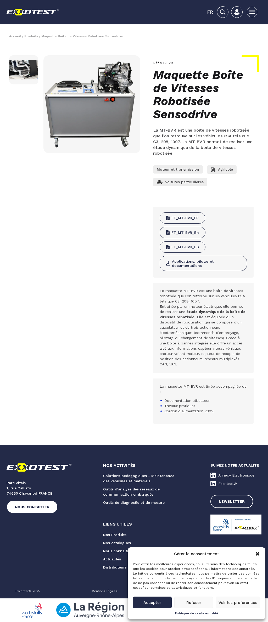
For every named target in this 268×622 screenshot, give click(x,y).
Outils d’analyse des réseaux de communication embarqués (131, 491)
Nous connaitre (117, 551)
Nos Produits (114, 535)
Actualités (112, 559)
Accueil (15, 36)
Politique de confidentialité (196, 613)
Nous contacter (32, 507)
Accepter (152, 602)
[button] (257, 553)
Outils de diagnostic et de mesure (134, 502)
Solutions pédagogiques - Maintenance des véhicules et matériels (138, 478)
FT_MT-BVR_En (185, 232)
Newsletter (232, 501)
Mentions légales (105, 591)
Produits (31, 36)
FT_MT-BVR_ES (185, 247)
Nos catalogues (117, 543)
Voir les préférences (238, 602)
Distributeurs (115, 567)
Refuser (193, 602)
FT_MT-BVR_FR (185, 218)
